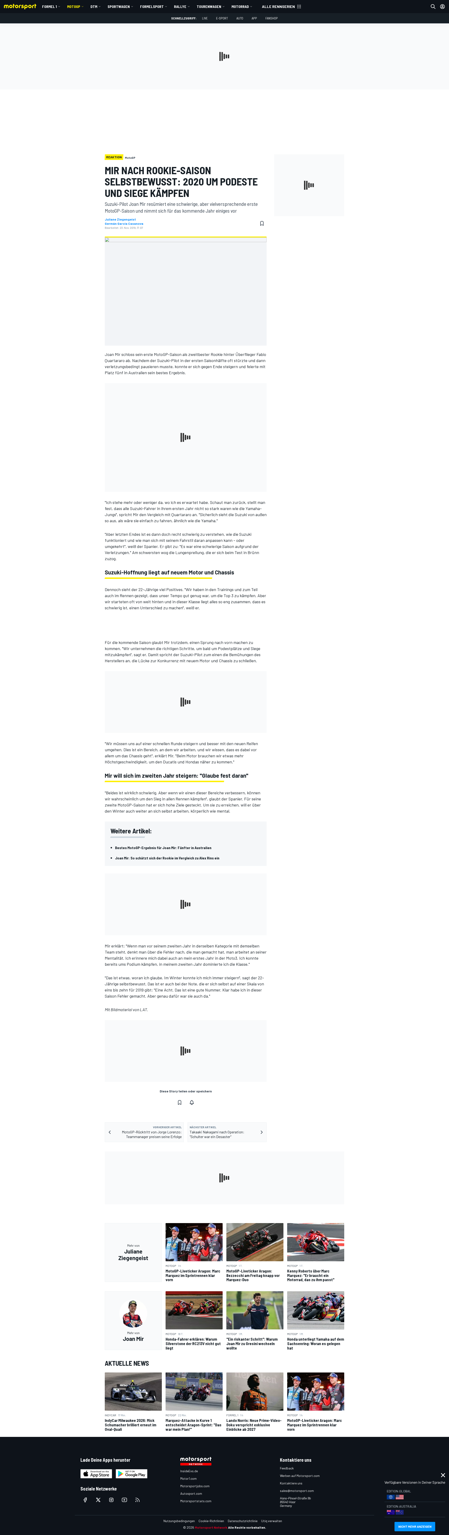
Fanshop (271, 18)
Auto (239, 18)
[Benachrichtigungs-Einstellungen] (191, 1102)
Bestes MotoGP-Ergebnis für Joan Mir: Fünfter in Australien (163, 847)
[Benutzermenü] (442, 6)
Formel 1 (49, 6)
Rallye (180, 6)
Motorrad (240, 6)
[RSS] (137, 1500)
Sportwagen (119, 6)
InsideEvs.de (189, 1471)
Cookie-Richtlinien (211, 1521)
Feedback (287, 1468)
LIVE (205, 18)
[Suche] (433, 6)
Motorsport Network (211, 1527)
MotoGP (73, 6)
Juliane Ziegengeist (120, 219)
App (254, 18)
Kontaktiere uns (291, 1483)
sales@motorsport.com (297, 1491)
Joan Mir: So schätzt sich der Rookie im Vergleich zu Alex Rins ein (167, 858)
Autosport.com (191, 1493)
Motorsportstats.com (195, 1501)
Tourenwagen (209, 6)
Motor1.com (188, 1478)
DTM (94, 6)
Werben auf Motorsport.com (300, 1476)
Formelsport (152, 6)
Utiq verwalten (271, 1521)
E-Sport (222, 18)
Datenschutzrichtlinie (242, 1521)
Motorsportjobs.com (195, 1486)
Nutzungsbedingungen (179, 1521)
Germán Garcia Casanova (124, 223)
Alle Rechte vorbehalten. (247, 1527)
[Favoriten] (262, 223)
